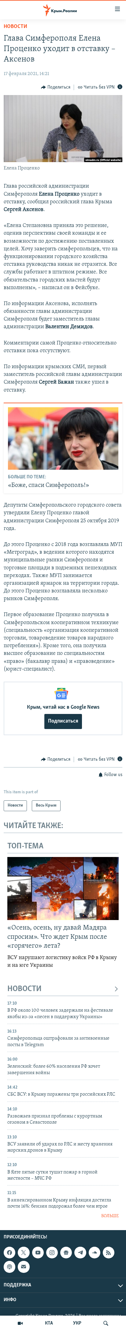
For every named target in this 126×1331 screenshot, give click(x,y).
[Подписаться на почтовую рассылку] (23, 1267)
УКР (77, 1323)
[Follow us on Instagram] (52, 1252)
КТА (49, 1323)
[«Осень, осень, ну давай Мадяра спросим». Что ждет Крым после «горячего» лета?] (63, 888)
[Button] (55, 87)
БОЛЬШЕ (110, 1216)
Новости (15, 27)
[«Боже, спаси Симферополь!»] (63, 438)
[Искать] (106, 1323)
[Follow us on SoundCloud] (94, 1252)
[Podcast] (9, 1267)
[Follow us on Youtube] (38, 1252)
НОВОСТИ (24, 989)
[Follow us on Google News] (66, 1252)
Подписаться (63, 721)
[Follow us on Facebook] (9, 1252)
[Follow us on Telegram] (80, 1252)
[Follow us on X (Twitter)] (23, 1252)
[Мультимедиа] (20, 1323)
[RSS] (108, 1252)
